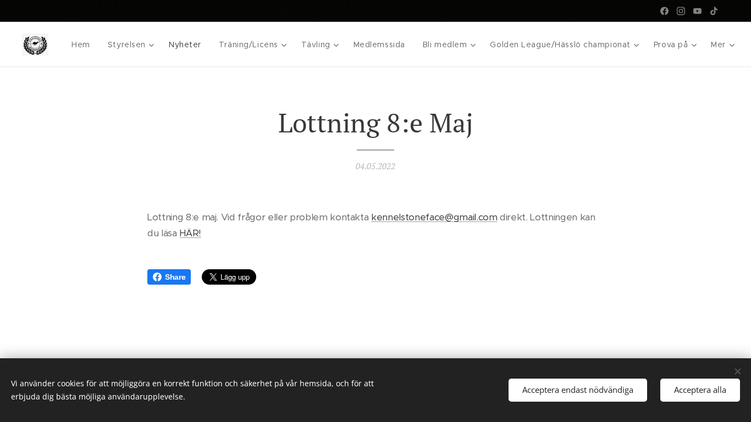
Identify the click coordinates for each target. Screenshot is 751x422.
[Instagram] (681, 11)
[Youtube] (697, 11)
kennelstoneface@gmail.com (434, 217)
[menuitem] (84, 44)
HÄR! (190, 233)
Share (175, 277)
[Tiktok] (714, 11)
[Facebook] (664, 11)
